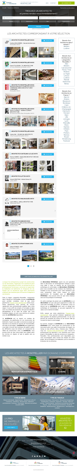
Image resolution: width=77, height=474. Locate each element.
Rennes (59, 440)
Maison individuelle (8, 400)
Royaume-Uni (36, 444)
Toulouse (35, 440)
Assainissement (51, 406)
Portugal (48, 444)
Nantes (50, 440)
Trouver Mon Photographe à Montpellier (58, 465)
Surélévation (45, 401)
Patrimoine (21, 403)
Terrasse (64, 401)
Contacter (48, 40)
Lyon (20, 440)
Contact (53, 3)
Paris (17, 440)
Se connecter (66, 3)
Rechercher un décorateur (67, 8)
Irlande (41, 444)
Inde (44, 444)
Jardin (50, 405)
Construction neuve (45, 400)
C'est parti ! (11, 427)
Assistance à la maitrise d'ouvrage (64, 403)
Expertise (59, 401)
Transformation (49, 403)
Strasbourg (55, 440)
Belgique (26, 444)
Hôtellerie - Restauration (20, 401)
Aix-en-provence (29, 440)
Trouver (38, 26)
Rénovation (55, 400)
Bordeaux (40, 440)
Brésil (52, 444)
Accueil (4, 8)
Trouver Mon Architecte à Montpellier (10, 465)
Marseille (23, 440)
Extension (52, 401)
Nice (47, 440)
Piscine (45, 405)
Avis (47, 3)
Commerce (9, 401)
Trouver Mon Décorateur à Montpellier (34, 465)
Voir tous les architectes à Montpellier (38, 276)
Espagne (30, 444)
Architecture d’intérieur (59, 405)
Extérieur (14, 403)
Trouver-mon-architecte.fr (18, 303)
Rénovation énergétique (67, 400)
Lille (44, 440)
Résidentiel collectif (30, 400)
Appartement (19, 400)
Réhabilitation (61, 406)
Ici (65, 427)
